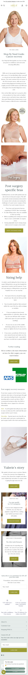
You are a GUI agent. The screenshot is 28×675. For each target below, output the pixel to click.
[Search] (4, 5)
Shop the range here (14, 230)
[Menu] (1, 5)
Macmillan (4, 416)
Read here (14, 361)
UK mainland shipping (10, 1)
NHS (2, 408)
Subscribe (14, 592)
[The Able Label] (14, 5)
